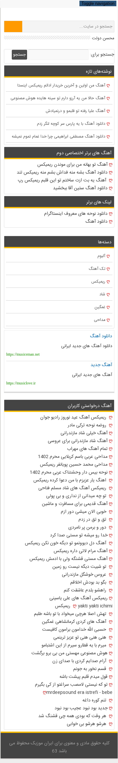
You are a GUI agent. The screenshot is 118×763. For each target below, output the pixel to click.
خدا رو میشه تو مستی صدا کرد (79, 535)
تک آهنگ (97, 269)
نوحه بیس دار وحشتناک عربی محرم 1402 (69, 472)
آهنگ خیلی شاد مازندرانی (84, 433)
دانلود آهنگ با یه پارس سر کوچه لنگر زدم (71, 124)
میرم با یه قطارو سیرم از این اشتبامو (75, 645)
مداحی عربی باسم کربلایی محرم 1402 (73, 457)
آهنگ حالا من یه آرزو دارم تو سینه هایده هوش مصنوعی (57, 98)
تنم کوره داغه (95, 700)
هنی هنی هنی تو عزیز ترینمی (80, 638)
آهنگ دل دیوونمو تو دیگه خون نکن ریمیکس (66, 543)
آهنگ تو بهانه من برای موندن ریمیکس (72, 165)
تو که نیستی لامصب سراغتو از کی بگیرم (71, 685)
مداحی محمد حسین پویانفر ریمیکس (74, 465)
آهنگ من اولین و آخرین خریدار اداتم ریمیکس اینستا (61, 85)
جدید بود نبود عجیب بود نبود (81, 708)
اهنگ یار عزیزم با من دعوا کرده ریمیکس (70, 480)
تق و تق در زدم (93, 520)
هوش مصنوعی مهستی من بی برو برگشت (69, 653)
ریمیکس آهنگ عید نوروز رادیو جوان (74, 417)
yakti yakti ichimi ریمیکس (83, 606)
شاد (102, 294)
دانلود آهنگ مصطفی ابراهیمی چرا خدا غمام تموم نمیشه (58, 136)
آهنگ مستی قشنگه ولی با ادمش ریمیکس (68, 559)
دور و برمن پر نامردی (88, 527)
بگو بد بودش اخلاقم (89, 582)
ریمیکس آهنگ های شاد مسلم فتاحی (73, 488)
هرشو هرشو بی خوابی (87, 724)
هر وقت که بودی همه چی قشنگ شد (73, 716)
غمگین (99, 307)
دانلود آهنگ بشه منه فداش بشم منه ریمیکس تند (62, 173)
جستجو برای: (102, 55)
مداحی (99, 320)
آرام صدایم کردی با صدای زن (80, 661)
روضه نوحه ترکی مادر (88, 425)
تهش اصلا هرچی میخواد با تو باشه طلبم (71, 614)
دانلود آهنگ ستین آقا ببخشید (80, 188)
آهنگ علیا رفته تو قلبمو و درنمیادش (75, 111)
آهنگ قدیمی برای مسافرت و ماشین (75, 504)
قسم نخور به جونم (90, 669)
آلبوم (101, 256)
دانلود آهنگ (96, 222)
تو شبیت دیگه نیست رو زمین (80, 567)
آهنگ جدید (101, 365)
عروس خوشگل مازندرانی (85, 575)
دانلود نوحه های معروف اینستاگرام (76, 214)
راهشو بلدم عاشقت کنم (86, 590)
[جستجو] (13, 26)
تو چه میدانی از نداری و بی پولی (77, 496)
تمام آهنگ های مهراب (87, 449)
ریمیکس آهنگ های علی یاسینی (78, 598)
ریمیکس (98, 281)
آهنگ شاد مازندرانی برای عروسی (78, 441)
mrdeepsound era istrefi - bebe (79, 693)
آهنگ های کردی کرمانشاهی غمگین (75, 622)
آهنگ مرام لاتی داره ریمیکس (81, 551)
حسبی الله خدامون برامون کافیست (75, 630)
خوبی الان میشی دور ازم (84, 512)
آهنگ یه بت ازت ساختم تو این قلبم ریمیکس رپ (63, 180)
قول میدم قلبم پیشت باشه (83, 677)
